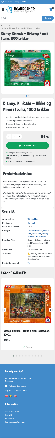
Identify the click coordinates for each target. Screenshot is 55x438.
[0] (50, 9)
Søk (49, 18)
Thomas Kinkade (35, 230)
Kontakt (8, 415)
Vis (29, 263)
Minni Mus (36, 233)
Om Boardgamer (12, 411)
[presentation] (4, 310)
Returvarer (9, 418)
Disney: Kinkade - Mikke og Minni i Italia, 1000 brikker (22, 28)
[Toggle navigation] (2, 9)
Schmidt (12, 26)
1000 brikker (33, 219)
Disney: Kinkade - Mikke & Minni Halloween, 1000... (27, 332)
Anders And (41, 236)
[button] (13, 356)
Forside (4, 26)
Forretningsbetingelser (15, 422)
